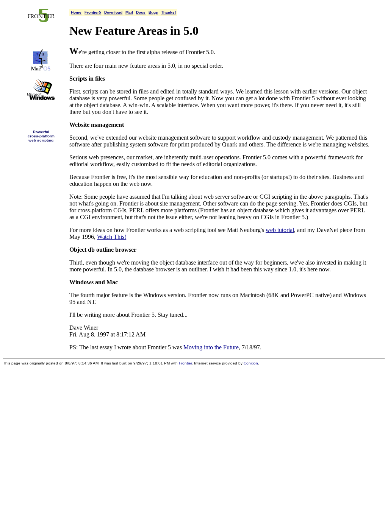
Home (76, 12)
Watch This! (111, 237)
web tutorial (280, 230)
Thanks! (168, 12)
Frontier (185, 363)
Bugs (153, 12)
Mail (129, 12)
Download (113, 12)
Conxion (251, 363)
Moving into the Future (211, 347)
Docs (141, 12)
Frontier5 (92, 12)
